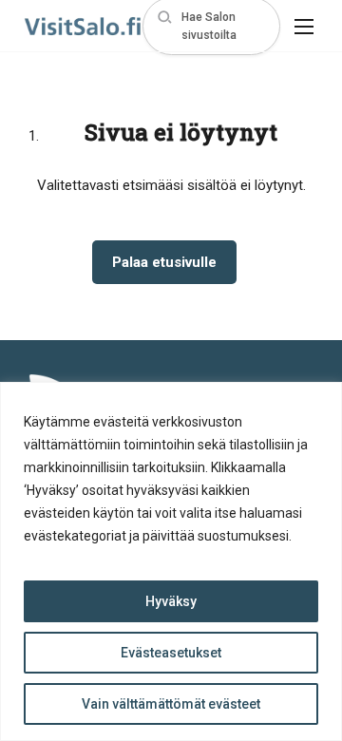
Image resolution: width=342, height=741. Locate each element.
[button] (211, 26)
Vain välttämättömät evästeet (171, 704)
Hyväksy (171, 601)
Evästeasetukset (171, 652)
